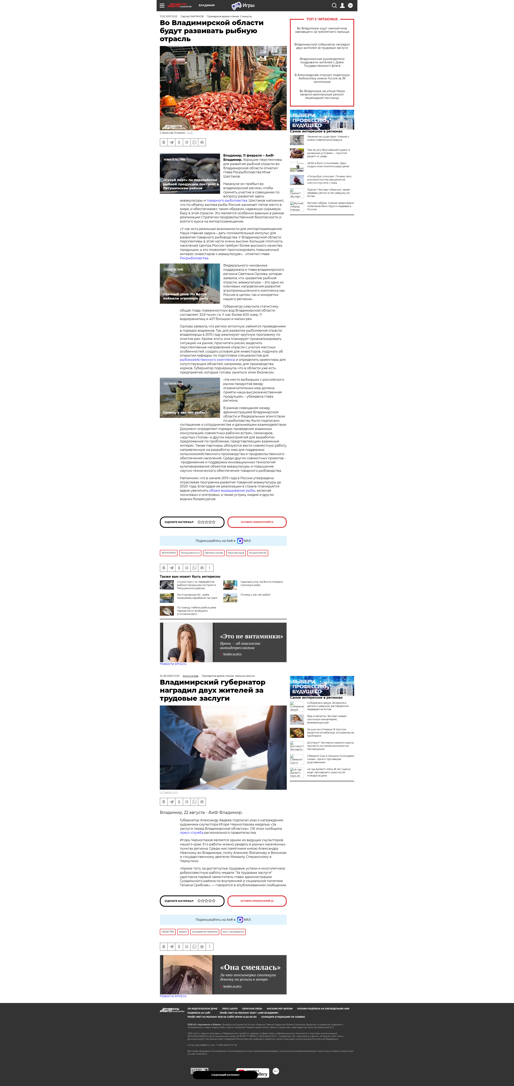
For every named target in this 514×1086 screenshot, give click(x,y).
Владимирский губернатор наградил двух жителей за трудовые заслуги (322, 46)
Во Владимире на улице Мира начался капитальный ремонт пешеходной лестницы (322, 94)
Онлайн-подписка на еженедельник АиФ (323, 1008)
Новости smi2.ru (173, 664)
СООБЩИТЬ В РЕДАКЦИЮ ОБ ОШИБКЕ (283, 1017)
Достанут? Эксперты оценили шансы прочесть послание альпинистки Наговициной (330, 746)
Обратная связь (252, 1008)
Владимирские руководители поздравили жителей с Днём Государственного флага (322, 62)
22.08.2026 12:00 (169, 675)
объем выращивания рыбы (231, 490)
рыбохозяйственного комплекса (207, 360)
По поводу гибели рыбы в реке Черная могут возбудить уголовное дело (196, 610)
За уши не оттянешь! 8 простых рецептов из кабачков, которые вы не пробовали (330, 732)
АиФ (190, 132)
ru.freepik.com (169, 792)
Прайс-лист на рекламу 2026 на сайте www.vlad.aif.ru (222, 1017)
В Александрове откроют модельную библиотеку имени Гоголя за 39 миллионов (322, 78)
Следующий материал (225, 1075)
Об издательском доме (202, 1008)
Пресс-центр (230, 1008)
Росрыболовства (194, 258)
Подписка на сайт (199, 1013)
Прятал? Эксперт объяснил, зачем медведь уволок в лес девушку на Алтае (328, 193)
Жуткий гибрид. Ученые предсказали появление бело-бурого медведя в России (330, 206)
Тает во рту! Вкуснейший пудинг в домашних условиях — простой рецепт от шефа (328, 153)
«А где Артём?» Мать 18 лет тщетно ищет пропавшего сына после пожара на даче (329, 772)
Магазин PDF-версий (280, 1008)
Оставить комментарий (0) (257, 901)
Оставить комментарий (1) (257, 522)
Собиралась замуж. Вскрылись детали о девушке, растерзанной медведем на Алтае (328, 706)
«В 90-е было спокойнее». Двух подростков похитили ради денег (328, 165)
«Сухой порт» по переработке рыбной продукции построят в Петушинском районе (196, 585)
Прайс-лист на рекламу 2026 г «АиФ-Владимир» (249, 1013)
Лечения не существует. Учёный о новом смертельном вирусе (328, 138)
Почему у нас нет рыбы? (256, 594)
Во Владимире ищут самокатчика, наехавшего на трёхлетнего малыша (322, 30)
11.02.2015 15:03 (168, 16)
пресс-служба (191, 833)
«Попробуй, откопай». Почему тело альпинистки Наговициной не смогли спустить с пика (329, 179)
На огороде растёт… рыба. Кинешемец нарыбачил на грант (197, 596)
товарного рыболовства (227, 200)
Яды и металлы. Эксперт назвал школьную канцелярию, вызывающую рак (327, 719)
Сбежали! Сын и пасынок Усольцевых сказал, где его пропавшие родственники (330, 759)
